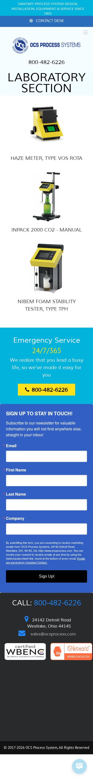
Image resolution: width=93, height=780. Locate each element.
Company (15, 518)
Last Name (16, 494)
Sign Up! (46, 576)
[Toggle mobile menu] (86, 32)
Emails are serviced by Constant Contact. (45, 560)
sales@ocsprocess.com (53, 634)
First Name (16, 470)
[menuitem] (46, 21)
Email (11, 446)
